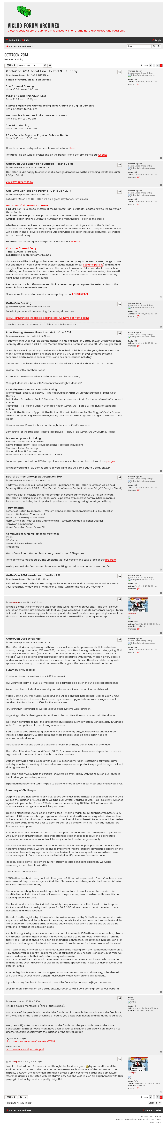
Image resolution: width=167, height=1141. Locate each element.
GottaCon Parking (18, 303)
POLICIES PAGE (80, 294)
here (72, 148)
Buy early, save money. (19, 181)
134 (135, 79)
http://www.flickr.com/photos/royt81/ (25, 1049)
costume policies (93, 264)
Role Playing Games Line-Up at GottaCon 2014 (38, 332)
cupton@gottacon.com (96, 982)
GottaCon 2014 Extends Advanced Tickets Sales (39, 164)
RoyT (130, 997)
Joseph (132, 613)
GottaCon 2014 (16, 54)
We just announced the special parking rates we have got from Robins (47, 317)
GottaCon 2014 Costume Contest (27, 205)
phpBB (129, 1119)
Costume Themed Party (21, 248)
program (111, 461)
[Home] (24, 11)
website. (75, 241)
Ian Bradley (156, 1116)
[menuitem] (25, 40)
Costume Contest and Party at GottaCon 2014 (38, 191)
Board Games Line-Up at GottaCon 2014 (34, 476)
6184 (136, 622)
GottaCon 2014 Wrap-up (23, 639)
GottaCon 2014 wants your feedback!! (33, 575)
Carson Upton (135, 71)
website (102, 154)
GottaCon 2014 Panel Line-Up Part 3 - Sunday (41, 71)
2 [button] (157, 65)
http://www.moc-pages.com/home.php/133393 (30, 1041)
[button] (150, 65)
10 (135, 1006)
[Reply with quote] (119, 72)
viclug (20, 59)
